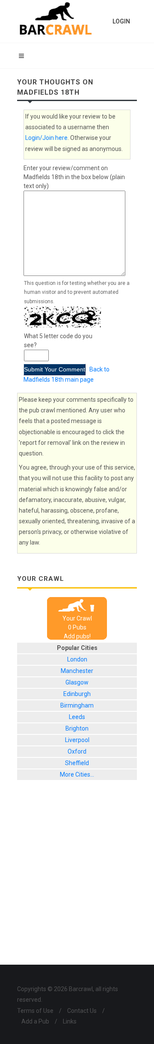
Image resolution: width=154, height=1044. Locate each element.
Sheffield (77, 763)
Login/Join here (46, 137)
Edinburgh (77, 693)
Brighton (77, 728)
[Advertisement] (77, 879)
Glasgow (77, 682)
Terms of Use (35, 1010)
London (77, 659)
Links (70, 1021)
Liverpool (77, 740)
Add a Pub (35, 1021)
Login (121, 21)
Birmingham (77, 705)
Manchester (77, 670)
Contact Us (82, 1010)
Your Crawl (77, 618)
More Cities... (77, 774)
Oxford (77, 751)
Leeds (77, 716)
